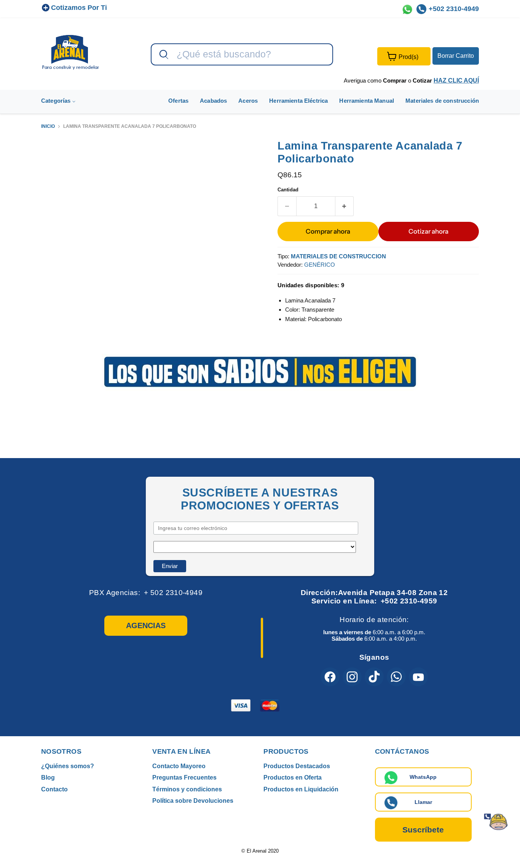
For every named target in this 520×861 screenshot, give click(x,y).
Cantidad (288, 190)
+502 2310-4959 (409, 601)
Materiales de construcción (442, 100)
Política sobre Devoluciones (192, 800)
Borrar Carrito (455, 56)
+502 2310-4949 (454, 9)
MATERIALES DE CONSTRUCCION (338, 256)
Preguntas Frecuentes (184, 777)
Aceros (248, 100)
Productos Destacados (296, 766)
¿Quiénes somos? (67, 766)
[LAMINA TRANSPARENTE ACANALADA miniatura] (55, 161)
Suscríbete (423, 829)
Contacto (54, 789)
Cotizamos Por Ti (79, 7)
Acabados (213, 100)
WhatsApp (423, 777)
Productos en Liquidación (300, 789)
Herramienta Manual (366, 100)
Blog (48, 777)
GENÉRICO (319, 264)
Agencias (146, 625)
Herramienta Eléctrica (298, 100)
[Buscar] (163, 54)
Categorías (56, 100)
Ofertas (178, 100)
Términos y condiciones (187, 789)
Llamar (423, 802)
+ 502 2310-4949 (173, 593)
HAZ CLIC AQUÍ (456, 80)
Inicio (48, 126)
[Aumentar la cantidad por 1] (344, 206)
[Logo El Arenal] (70, 52)
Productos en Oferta (292, 777)
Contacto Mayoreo (179, 766)
